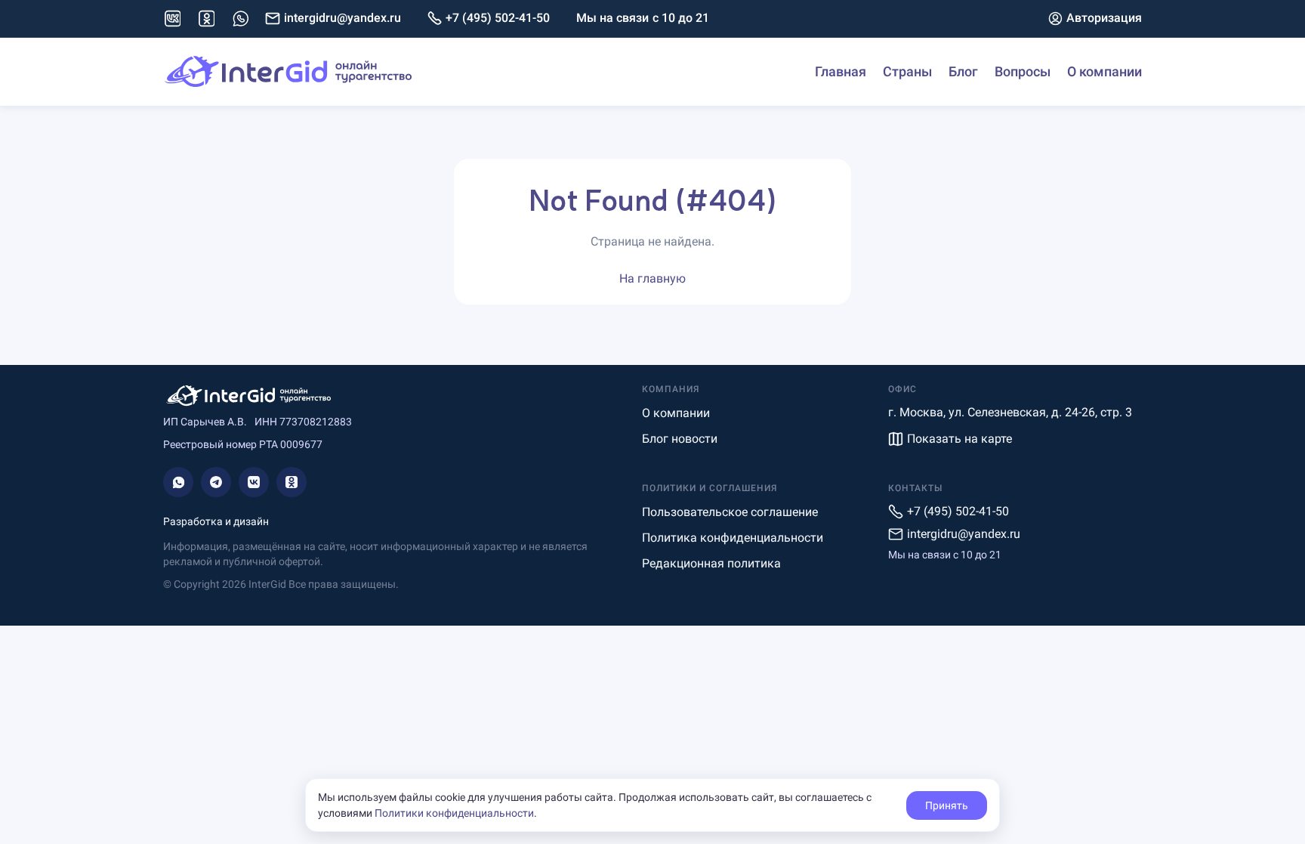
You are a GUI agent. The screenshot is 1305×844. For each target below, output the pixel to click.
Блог (963, 71)
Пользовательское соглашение (730, 512)
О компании (1104, 71)
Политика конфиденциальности (732, 537)
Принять (946, 805)
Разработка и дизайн (216, 521)
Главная (840, 71)
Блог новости (679, 438)
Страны (907, 71)
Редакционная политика (711, 563)
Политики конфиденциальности (454, 813)
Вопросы (1022, 71)
